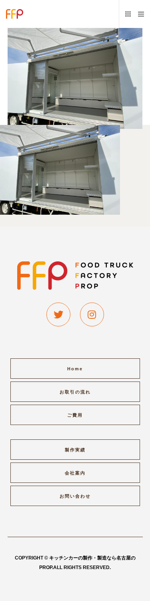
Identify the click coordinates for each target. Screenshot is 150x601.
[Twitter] (58, 314)
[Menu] (138, 14)
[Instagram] (92, 314)
